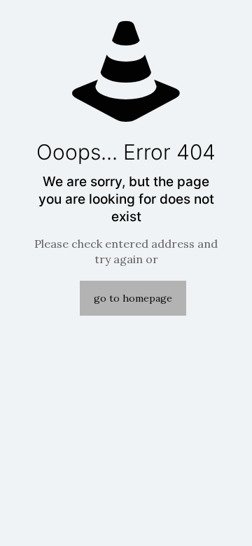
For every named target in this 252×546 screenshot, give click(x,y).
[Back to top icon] (223, 517)
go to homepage (133, 298)
